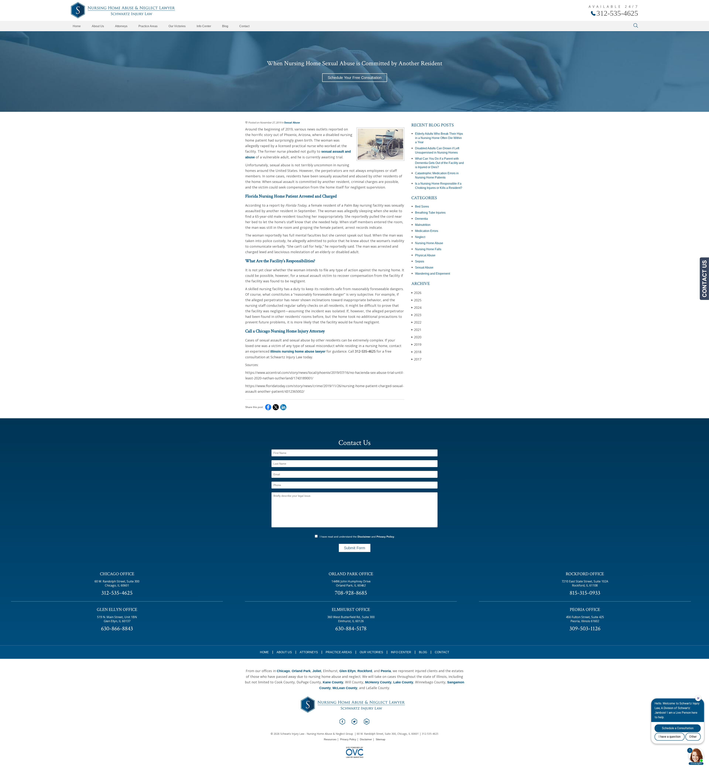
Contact (244, 26)
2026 (416, 292)
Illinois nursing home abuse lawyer (298, 351)
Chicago (283, 671)
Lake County (403, 682)
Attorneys (121, 26)
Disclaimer (364, 536)
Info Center (204, 26)
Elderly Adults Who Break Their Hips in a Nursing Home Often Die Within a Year (439, 138)
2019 (416, 344)
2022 (416, 322)
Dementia (421, 218)
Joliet (316, 671)
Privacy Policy (385, 536)
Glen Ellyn (347, 671)
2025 (416, 300)
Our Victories (177, 26)
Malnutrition (422, 224)
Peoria (386, 671)
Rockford (364, 671)
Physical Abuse (425, 255)
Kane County (333, 682)
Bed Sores (422, 206)
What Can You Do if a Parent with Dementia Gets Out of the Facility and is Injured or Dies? (439, 163)
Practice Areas (147, 26)
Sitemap (380, 739)
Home (77, 26)
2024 (416, 307)
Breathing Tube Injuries (430, 212)
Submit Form (354, 548)
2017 (416, 359)
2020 (416, 337)
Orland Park (301, 671)
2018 (416, 352)
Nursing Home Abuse (429, 243)
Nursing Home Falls (428, 249)
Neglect (420, 237)
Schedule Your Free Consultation (354, 78)
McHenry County (378, 682)
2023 (416, 315)
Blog (225, 26)
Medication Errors (426, 230)
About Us (98, 26)
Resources (330, 739)
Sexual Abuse (292, 122)
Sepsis (419, 261)
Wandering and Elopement (432, 273)
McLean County (345, 688)
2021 (416, 329)
